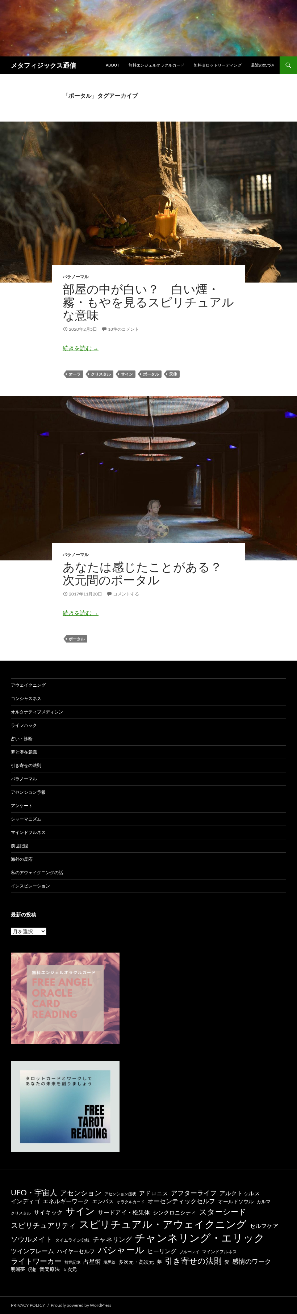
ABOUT (112, 65)
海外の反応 (22, 859)
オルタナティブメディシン (37, 712)
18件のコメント (123, 329)
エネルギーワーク (66, 1201)
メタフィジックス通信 (43, 65)
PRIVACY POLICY (28, 1305)
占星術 (92, 1261)
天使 (173, 374)
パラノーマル (76, 276)
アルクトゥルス (239, 1193)
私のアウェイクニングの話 (37, 872)
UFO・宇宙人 (34, 1192)
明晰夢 (18, 1269)
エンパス (103, 1201)
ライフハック (24, 725)
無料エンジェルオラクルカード (156, 65)
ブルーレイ (189, 1251)
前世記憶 (19, 845)
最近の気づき (263, 65)
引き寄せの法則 (26, 765)
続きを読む (81, 347)
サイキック (48, 1212)
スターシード (222, 1211)
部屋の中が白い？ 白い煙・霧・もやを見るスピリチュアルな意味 (148, 301)
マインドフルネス (28, 832)
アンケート (22, 805)
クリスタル (101, 374)
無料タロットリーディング (218, 65)
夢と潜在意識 (24, 752)
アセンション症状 (120, 1193)
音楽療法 (49, 1269)
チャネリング (112, 1239)
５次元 (70, 1269)
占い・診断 (22, 738)
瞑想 (32, 1269)
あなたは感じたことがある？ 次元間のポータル (148, 573)
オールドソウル (236, 1201)
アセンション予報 (28, 792)
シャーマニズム (26, 819)
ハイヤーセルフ (76, 1251)
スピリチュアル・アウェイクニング (163, 1224)
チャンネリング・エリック (200, 1237)
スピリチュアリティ (43, 1225)
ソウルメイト (31, 1239)
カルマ (263, 1201)
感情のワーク (251, 1261)
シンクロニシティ (174, 1212)
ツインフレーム (32, 1251)
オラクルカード (131, 1201)
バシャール (121, 1250)
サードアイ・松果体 (124, 1212)
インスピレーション (30, 886)
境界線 (110, 1262)
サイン (127, 374)
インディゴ (25, 1201)
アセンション (80, 1192)
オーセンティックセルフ (181, 1201)
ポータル (151, 374)
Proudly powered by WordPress (81, 1305)
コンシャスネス (26, 698)
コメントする (126, 594)
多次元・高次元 (136, 1262)
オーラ (75, 374)
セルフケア (264, 1225)
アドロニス (153, 1193)
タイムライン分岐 (72, 1240)
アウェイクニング (28, 685)
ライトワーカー (36, 1260)
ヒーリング (161, 1251)
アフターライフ (194, 1193)
